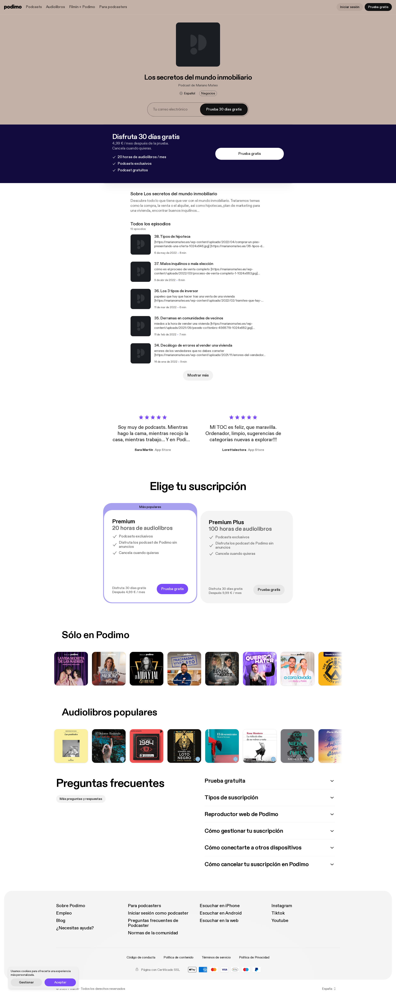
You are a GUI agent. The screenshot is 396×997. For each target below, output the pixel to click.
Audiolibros (55, 7)
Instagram (281, 906)
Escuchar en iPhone (220, 906)
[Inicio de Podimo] (13, 7)
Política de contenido (178, 957)
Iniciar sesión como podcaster (158, 913)
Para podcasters (113, 7)
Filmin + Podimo (82, 7)
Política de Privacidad (254, 957)
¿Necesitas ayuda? (75, 928)
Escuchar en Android (221, 913)
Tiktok (278, 913)
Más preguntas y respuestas (81, 799)
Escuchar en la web (219, 920)
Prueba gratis (378, 7)
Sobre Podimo (70, 906)
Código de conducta (141, 957)
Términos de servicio (216, 957)
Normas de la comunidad (153, 933)
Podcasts (34, 7)
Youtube (279, 920)
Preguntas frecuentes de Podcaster (153, 923)
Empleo (64, 913)
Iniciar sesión (349, 7)
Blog (60, 920)
